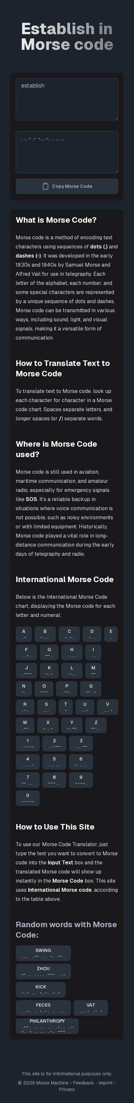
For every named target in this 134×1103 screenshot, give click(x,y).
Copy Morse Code (72, 186)
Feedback (83, 1083)
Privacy (67, 1089)
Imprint (106, 1083)
